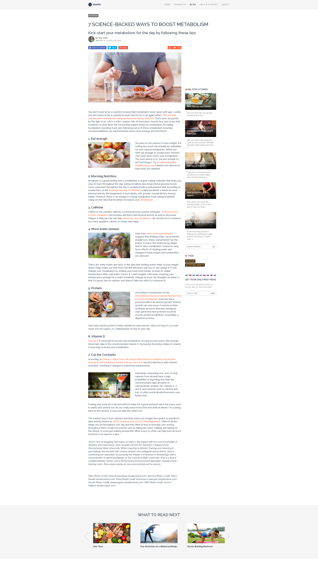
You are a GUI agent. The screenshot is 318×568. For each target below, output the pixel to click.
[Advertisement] (200, 65)
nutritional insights (195, 265)
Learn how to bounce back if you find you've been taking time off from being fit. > (199, 174)
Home (167, 4)
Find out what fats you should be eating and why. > (199, 114)
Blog (193, 4)
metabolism (146, 199)
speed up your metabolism (137, 218)
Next (227, 536)
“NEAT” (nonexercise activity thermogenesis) (136, 421)
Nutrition (190, 261)
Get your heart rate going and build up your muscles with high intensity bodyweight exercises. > (200, 143)
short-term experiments (160, 233)
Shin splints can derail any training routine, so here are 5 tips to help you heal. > (199, 204)
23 (170, 47)
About (226, 4)
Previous (86, 536)
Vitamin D (93, 341)
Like (178, 47)
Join (213, 293)
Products (180, 4)
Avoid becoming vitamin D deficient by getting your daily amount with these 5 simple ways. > (199, 235)
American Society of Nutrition (124, 190)
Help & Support (209, 4)
